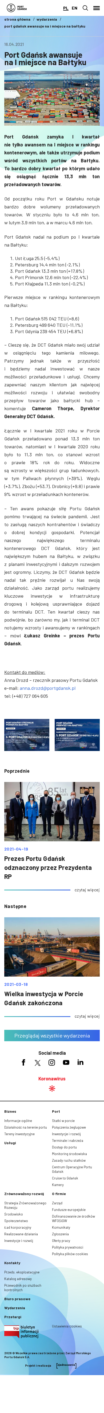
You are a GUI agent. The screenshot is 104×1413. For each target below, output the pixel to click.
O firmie (59, 1193)
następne (15, 906)
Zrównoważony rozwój (24, 1193)
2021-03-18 (16, 984)
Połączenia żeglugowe (69, 1127)
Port (56, 1111)
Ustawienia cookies (67, 1326)
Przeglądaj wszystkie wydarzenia (52, 1035)
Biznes (10, 1111)
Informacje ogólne (18, 1121)
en (74, 7)
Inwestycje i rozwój (66, 1134)
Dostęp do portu (64, 1147)
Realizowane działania (21, 1234)
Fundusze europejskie (69, 1210)
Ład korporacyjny (17, 1227)
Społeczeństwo (16, 1221)
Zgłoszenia (60, 1234)
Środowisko (13, 1214)
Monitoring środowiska (69, 1154)
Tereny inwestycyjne (19, 1134)
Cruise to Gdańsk (65, 1178)
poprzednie (17, 770)
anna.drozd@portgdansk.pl (47, 688)
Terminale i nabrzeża (67, 1140)
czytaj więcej (87, 889)
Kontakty (12, 1262)
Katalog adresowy (18, 1279)
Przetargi (12, 1316)
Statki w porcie (63, 1121)
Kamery (58, 1185)
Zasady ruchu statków (69, 1160)
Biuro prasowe (17, 1298)
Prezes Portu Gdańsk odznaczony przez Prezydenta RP (48, 867)
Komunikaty (61, 1227)
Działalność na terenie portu (25, 1127)
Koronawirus (52, 1078)
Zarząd (57, 1203)
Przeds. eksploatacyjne (21, 1272)
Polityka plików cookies (70, 1254)
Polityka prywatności (67, 1247)
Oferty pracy (61, 1240)
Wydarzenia (14, 1307)
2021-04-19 (16, 849)
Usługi (10, 1143)
